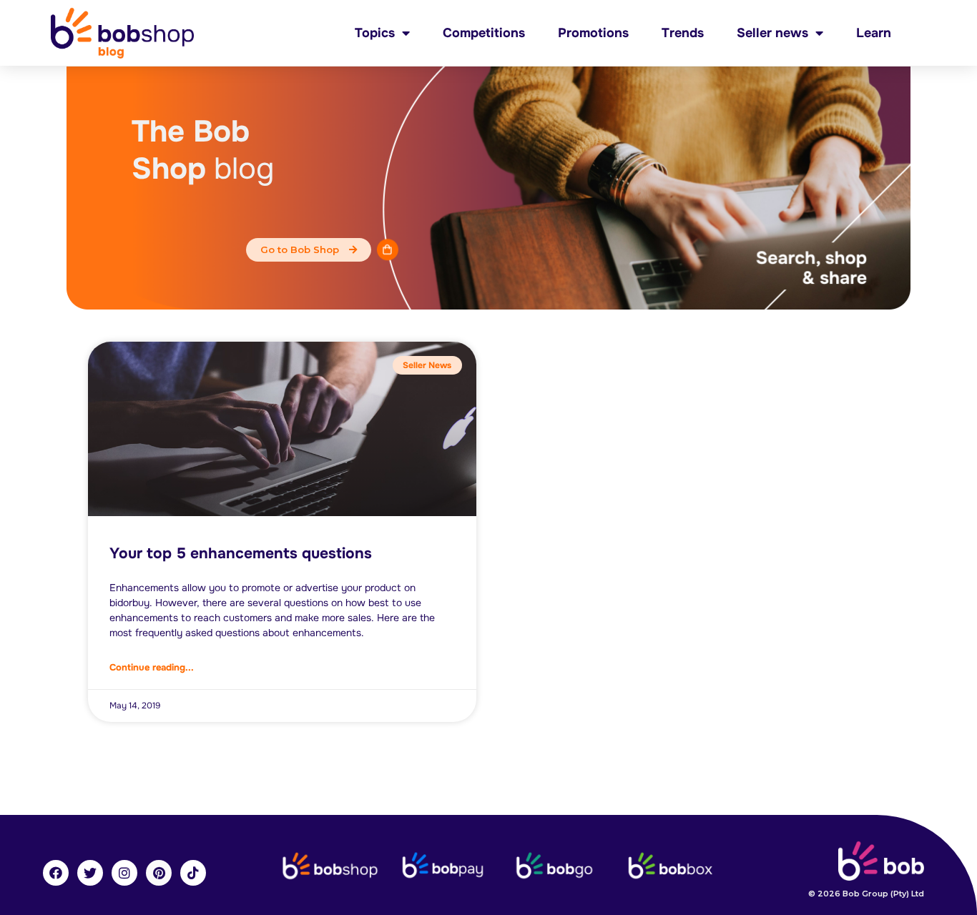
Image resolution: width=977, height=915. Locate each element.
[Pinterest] (159, 873)
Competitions (484, 33)
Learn (873, 33)
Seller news (772, 33)
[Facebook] (56, 873)
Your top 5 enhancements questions (240, 553)
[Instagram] (124, 873)
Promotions (593, 33)
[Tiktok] (193, 873)
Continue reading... (151, 667)
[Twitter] (90, 873)
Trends (683, 33)
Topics (375, 33)
